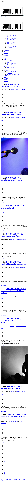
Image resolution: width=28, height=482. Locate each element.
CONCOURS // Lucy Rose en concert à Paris (13, 207)
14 (4, 464)
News (16, 421)
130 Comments (22, 239)
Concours (12, 89)
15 (4, 465)
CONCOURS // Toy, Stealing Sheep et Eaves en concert (14, 263)
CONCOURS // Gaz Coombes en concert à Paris (11, 179)
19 (4, 470)
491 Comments (22, 326)
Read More (3, 109)
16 (4, 466)
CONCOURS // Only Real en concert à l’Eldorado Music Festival (13, 291)
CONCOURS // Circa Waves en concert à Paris (12, 85)
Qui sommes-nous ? (16, 479)
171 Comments (22, 89)
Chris (17, 89)
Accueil (2, 479)
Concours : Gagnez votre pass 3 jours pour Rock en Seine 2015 (13, 416)
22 (4, 474)
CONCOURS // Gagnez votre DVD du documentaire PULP (12, 321)
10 (4, 458)
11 (4, 460)
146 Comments (22, 267)
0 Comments (22, 391)
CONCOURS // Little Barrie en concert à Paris (11, 387)
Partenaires (8, 479)
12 (4, 461)
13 (4, 462)
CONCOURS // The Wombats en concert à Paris (11, 113)
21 (4, 473)
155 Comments (22, 211)
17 (4, 468)
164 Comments (22, 183)
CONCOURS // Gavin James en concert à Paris (12, 235)
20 (4, 472)
